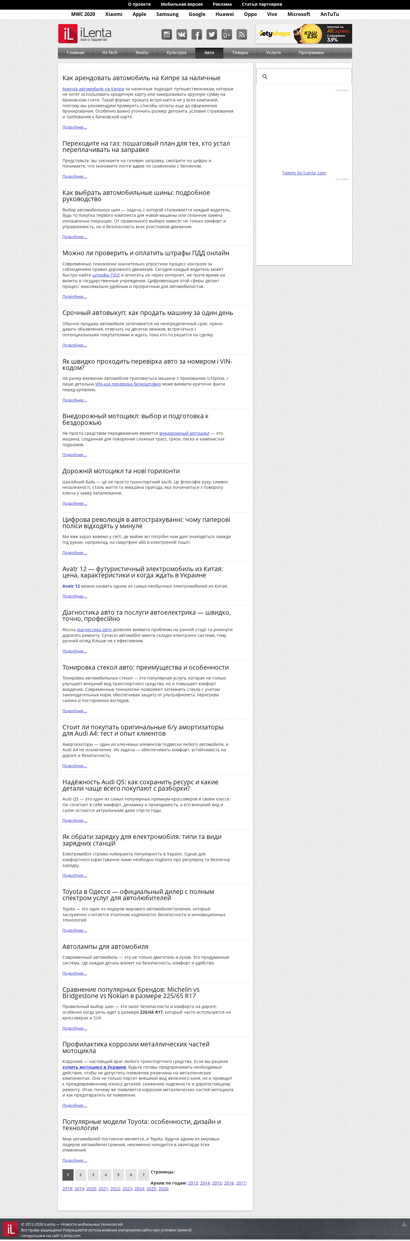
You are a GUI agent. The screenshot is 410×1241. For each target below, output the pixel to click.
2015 (217, 1183)
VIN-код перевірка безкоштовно (128, 384)
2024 (139, 1188)
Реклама (222, 4)
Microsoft (299, 14)
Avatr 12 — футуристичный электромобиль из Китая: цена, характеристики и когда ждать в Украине (142, 571)
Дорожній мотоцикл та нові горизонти (121, 470)
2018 (67, 1188)
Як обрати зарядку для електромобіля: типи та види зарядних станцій (142, 839)
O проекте (139, 4)
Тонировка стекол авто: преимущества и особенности (145, 667)
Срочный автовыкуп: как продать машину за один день (147, 312)
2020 (91, 1188)
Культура (176, 52)
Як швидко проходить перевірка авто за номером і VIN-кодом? (147, 364)
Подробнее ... (74, 127)
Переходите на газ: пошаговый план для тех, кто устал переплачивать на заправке (146, 146)
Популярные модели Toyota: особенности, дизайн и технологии (141, 1124)
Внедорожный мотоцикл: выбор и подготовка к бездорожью (135, 418)
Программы (311, 52)
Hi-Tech (110, 52)
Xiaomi (113, 14)
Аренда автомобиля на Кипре (93, 89)
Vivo (272, 14)
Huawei (225, 14)
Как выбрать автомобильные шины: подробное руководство (136, 195)
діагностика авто (94, 629)
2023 (127, 1188)
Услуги (273, 52)
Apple (139, 14)
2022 (115, 1188)
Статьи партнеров (262, 4)
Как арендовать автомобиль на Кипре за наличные (141, 77)
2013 (193, 1183)
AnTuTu (330, 14)
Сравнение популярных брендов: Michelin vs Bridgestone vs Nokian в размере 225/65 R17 (131, 992)
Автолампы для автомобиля (105, 946)
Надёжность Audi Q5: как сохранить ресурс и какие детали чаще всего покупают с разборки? (140, 784)
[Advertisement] (304, 129)
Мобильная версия (182, 4)
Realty (142, 52)
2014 (205, 1183)
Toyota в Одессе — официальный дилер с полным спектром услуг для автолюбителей (138, 894)
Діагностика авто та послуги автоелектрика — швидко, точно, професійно (146, 615)
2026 (163, 1188)
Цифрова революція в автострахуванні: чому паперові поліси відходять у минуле (146, 522)
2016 (229, 1183)
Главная (75, 52)
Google (197, 14)
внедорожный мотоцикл (184, 433)
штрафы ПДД (106, 275)
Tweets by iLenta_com (304, 173)
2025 (151, 1188)
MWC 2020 (83, 14)
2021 (103, 1188)
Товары (240, 52)
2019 (79, 1188)
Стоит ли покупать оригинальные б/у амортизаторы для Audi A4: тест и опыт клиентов (143, 729)
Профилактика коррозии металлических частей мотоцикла (136, 1047)
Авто (209, 52)
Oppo (250, 14)
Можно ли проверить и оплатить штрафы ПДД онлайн (145, 252)
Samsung (167, 14)
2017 (241, 1183)
